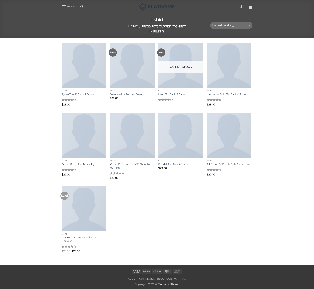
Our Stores (147, 278)
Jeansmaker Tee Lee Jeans (126, 94)
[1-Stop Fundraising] (157, 7)
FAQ (183, 278)
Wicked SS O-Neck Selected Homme (79, 239)
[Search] (81, 6)
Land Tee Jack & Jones (172, 94)
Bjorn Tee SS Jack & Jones (78, 94)
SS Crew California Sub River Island (229, 164)
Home (133, 26)
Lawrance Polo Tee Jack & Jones (227, 94)
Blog (160, 278)
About (132, 278)
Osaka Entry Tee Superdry (78, 164)
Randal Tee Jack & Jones (173, 164)
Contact (172, 278)
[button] (68, 6)
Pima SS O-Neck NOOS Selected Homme (130, 166)
